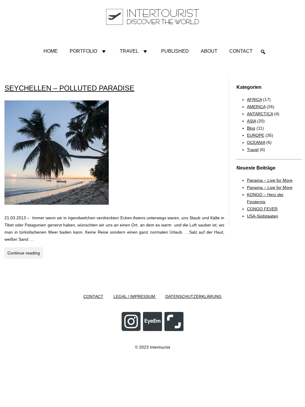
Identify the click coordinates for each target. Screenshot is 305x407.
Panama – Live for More (269, 180)
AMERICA (256, 106)
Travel (129, 51)
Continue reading (25, 254)
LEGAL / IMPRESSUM (134, 296)
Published (175, 51)
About (209, 51)
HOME (50, 51)
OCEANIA (256, 142)
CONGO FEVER (262, 208)
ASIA (251, 121)
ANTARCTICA (260, 113)
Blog (251, 128)
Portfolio (83, 51)
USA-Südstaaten (262, 216)
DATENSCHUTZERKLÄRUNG (193, 296)
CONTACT (93, 296)
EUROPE (255, 135)
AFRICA (254, 99)
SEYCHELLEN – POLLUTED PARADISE (69, 88)
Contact (241, 51)
